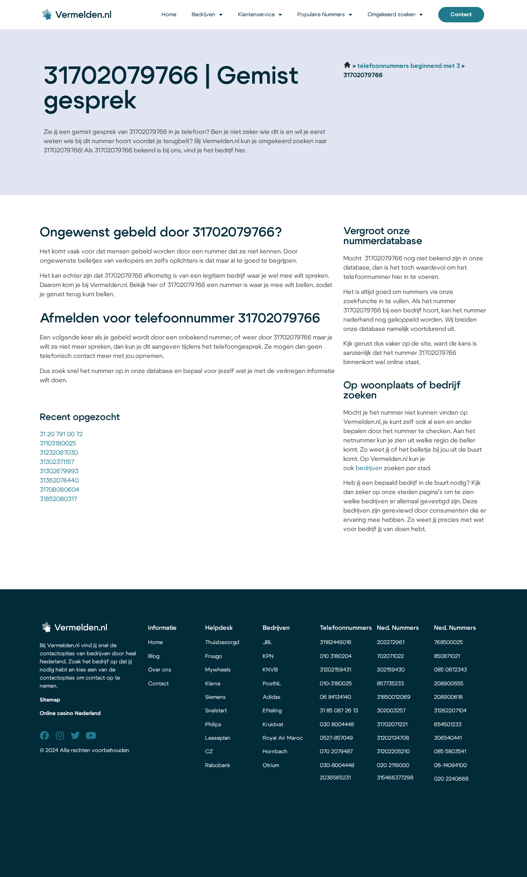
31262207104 (450, 710)
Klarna (212, 683)
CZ (209, 751)
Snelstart (216, 710)
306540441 (448, 738)
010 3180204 (335, 656)
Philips (213, 724)
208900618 (448, 697)
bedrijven (369, 468)
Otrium (271, 765)
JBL (267, 642)
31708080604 (59, 490)
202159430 (391, 670)
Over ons (159, 670)
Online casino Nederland (70, 713)
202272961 (390, 642)
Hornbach (275, 751)
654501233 (447, 724)
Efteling (272, 710)
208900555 (448, 683)
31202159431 (335, 670)
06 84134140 (335, 697)
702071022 (391, 656)
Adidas (271, 697)
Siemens (215, 697)
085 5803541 (450, 751)
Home (169, 14)
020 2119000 (393, 765)
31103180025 (58, 443)
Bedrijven (203, 14)
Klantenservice (256, 14)
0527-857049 (336, 738)
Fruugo (213, 656)
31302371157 (57, 462)
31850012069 (393, 697)
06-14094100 (450, 765)
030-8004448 (337, 765)
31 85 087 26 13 (339, 710)
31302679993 (59, 471)
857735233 (390, 683)
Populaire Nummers (321, 14)
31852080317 (58, 499)
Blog (153, 656)
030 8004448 (337, 724)
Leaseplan (217, 738)
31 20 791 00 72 (61, 434)
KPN (268, 656)
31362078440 (59, 480)
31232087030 (59, 453)
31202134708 (393, 738)
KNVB (270, 670)
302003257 (391, 710)
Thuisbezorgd (222, 642)
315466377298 (395, 778)
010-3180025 (336, 683)
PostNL (272, 683)
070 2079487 (336, 751)
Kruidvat (273, 724)
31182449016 (335, 642)
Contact (158, 683)
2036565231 (335, 778)
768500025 (448, 642)
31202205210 (393, 751)
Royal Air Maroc (283, 738)
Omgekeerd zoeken (392, 14)
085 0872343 (450, 670)
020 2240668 (451, 779)
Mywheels (218, 670)
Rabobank (217, 765)
